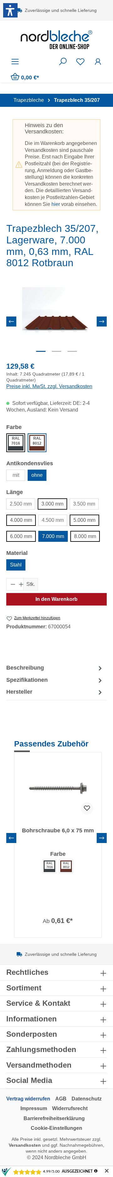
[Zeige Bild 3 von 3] (72, 351)
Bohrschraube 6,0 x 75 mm (58, 830)
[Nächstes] (102, 322)
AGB (61, 1098)
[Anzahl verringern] (10, 584)
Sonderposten (31, 1034)
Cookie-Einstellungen (56, 1128)
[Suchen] (63, 61)
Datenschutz (87, 1098)
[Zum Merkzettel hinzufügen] (87, 808)
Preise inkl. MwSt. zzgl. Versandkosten (49, 386)
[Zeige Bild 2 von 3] (56, 351)
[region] (56, 321)
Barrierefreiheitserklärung (54, 1118)
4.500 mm (53, 520)
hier (55, 204)
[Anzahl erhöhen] (19, 584)
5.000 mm (84, 520)
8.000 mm (85, 536)
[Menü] (15, 61)
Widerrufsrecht (70, 1108)
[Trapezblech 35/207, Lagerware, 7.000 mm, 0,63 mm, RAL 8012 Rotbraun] (56, 321)
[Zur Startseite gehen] (56, 39)
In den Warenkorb (56, 599)
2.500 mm (21, 503)
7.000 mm (53, 536)
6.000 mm (21, 536)
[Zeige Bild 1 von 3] (41, 351)
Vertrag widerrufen (28, 1098)
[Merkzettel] (80, 61)
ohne (37, 475)
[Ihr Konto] (98, 61)
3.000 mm (52, 503)
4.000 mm (21, 520)
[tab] (55, 668)
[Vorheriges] (11, 322)
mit (16, 475)
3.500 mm (84, 503)
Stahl (16, 564)
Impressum (33, 1108)
